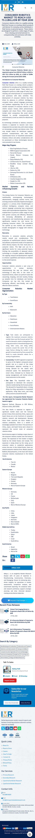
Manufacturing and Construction (8, 646)
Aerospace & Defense (22, 649)
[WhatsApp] (19, 728)
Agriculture (13, 652)
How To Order (7, 754)
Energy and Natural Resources (17, 657)
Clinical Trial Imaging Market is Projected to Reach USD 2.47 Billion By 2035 (21, 611)
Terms (5, 766)
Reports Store (7, 748)
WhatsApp (24, 676)
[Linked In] (11, 728)
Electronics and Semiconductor (8, 649)
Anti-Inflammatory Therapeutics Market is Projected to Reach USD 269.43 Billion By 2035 (22, 631)
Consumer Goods (5, 652)
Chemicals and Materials (6, 655)
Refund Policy (7, 763)
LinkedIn (7, 676)
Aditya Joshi (17, 44)
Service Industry (4, 657)
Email (15, 676)
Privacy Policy (7, 760)
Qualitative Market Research (12, 783)
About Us (6, 745)
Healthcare (16, 655)
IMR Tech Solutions (25, 833)
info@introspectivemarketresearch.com (14, 800)
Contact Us (6, 757)
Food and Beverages (22, 652)
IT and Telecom (24, 655)
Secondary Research (9, 778)
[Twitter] (3, 728)
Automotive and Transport (24, 646)
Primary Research (8, 775)
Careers (5, 751)
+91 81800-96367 (6, 794)
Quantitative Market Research (12, 781)
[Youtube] (15, 728)
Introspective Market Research (16, 831)
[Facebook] (12, 560)
